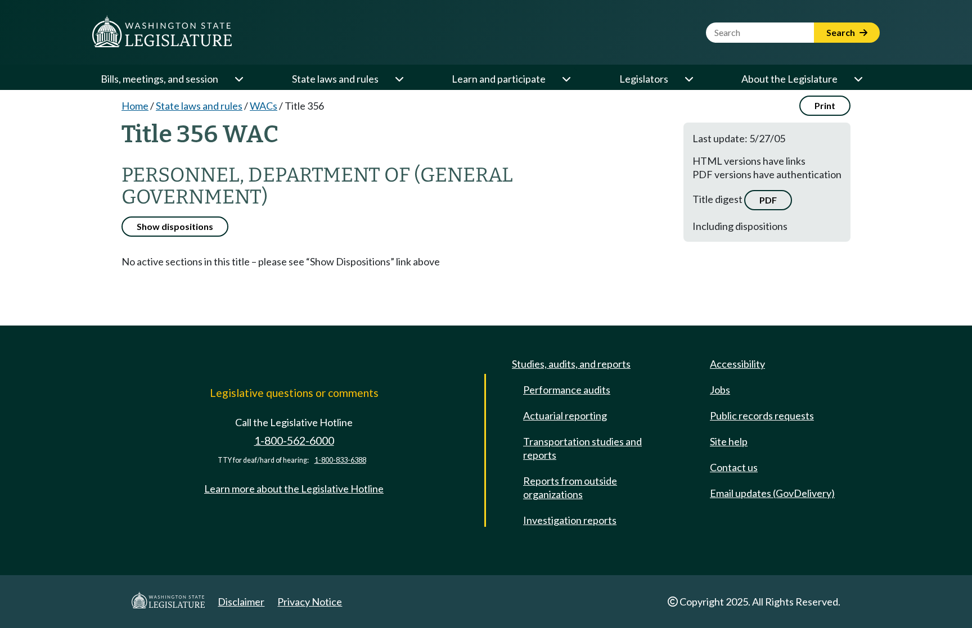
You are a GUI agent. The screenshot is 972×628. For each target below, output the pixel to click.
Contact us (734, 467)
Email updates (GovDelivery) (772, 493)
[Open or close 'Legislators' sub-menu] (688, 78)
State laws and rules (335, 79)
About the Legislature (789, 79)
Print (824, 105)
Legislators (643, 79)
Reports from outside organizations (570, 487)
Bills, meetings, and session (159, 79)
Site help (729, 441)
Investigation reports (569, 520)
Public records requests (762, 415)
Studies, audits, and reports (571, 364)
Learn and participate (499, 79)
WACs (263, 106)
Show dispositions (175, 226)
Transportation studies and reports (582, 448)
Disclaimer (241, 601)
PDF (768, 200)
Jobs (720, 389)
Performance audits (566, 389)
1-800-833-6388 (340, 460)
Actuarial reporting (565, 415)
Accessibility (737, 364)
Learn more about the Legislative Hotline (294, 488)
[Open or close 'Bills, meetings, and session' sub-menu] (238, 78)
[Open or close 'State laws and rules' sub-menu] (399, 78)
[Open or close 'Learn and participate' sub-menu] (566, 78)
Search (841, 32)
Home (135, 106)
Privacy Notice (309, 601)
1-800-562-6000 (294, 440)
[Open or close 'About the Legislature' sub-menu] (857, 78)
